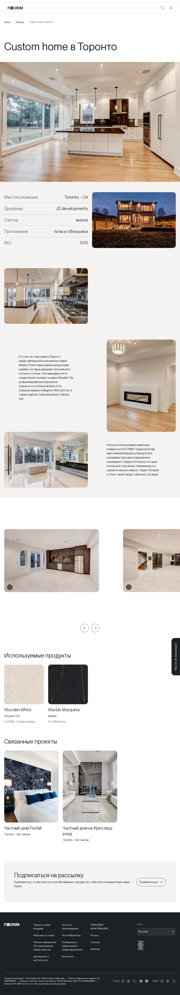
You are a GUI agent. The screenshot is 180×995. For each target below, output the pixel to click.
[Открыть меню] (171, 8)
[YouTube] (135, 981)
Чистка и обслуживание (70, 926)
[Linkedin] (146, 981)
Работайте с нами (43, 935)
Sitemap (95, 949)
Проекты (20, 22)
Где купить (68, 956)
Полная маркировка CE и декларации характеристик (44, 946)
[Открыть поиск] (162, 8)
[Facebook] (141, 981)
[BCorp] (140, 950)
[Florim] (15, 8)
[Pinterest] (128, 981)
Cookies (95, 942)
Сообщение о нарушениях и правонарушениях (72, 946)
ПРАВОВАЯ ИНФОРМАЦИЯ (99, 926)
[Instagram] (122, 981)
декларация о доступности (41, 958)
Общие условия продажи (42, 926)
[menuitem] (45, 926)
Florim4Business (71, 935)
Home (7, 22)
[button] (85, 628)
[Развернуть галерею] (10, 587)
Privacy (95, 935)
